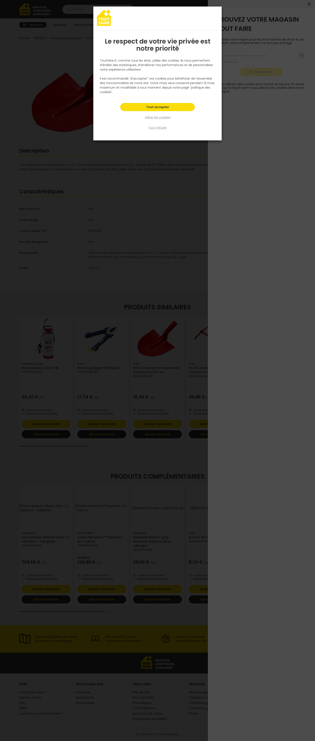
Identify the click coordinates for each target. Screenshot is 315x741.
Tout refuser (157, 128)
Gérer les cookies (157, 117)
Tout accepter (157, 107)
